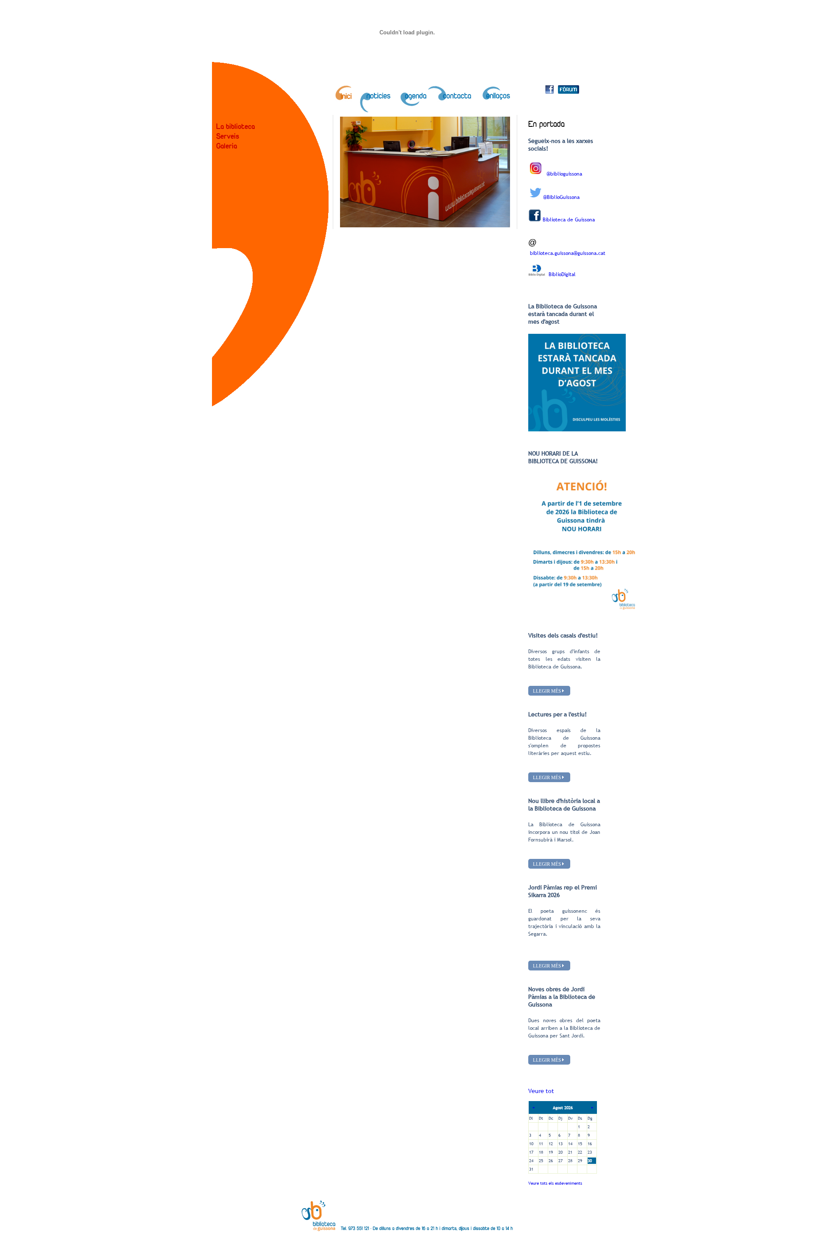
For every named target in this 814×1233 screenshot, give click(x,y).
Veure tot (541, 1091)
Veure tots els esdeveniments (555, 1183)
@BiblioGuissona (561, 197)
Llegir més (547, 690)
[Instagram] (535, 174)
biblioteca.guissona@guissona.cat (567, 253)
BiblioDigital (562, 274)
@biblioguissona (564, 174)
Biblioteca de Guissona (569, 220)
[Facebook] (549, 91)
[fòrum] (568, 91)
